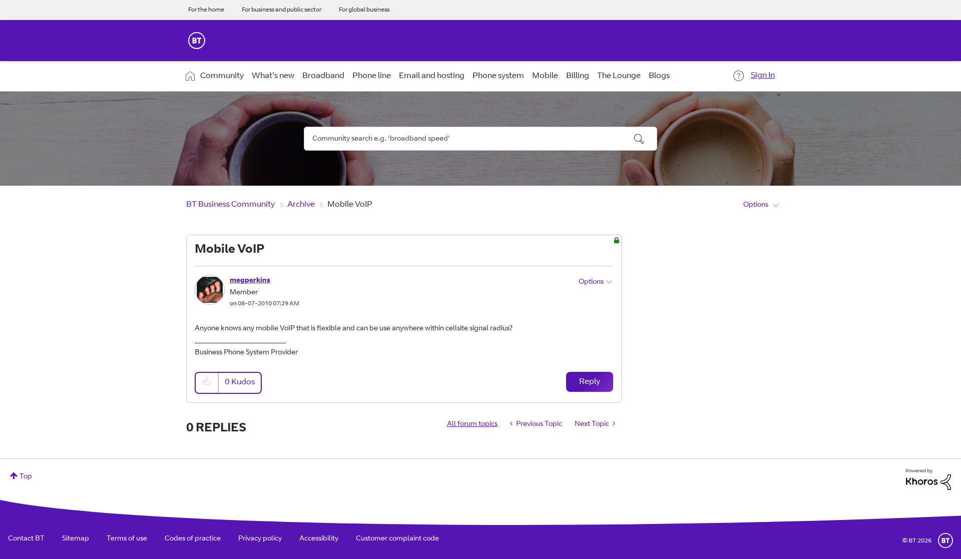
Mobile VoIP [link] (349, 205)
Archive (301, 205)
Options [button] (755, 205)
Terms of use (127, 538)
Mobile (545, 76)
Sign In (763, 76)
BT (945, 540)
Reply (589, 382)
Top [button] (26, 476)
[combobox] (480, 139)
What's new (273, 76)
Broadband (323, 76)
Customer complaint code (397, 538)
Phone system (498, 76)
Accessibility (318, 538)
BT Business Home (196, 40)
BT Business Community (230, 205)
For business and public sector (281, 10)
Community (222, 76)
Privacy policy (260, 538)
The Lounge (619, 76)
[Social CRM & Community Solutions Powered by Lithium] (928, 479)
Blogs (659, 76)
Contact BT (26, 538)
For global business (364, 10)
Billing (577, 76)
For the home (206, 10)
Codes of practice (193, 538)
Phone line (371, 76)
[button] (207, 382)
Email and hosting (431, 76)
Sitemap (75, 538)
